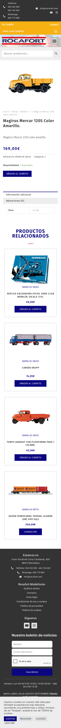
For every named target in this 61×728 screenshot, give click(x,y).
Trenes (14, 111)
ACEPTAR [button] (10, 718)
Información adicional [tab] (18, 194)
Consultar (30, 532)
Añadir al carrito (17, 173)
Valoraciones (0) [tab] (15, 200)
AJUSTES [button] (40, 718)
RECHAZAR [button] (25, 718)
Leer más (10, 722)
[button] (54, 40)
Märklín (24, 111)
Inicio (6, 111)
